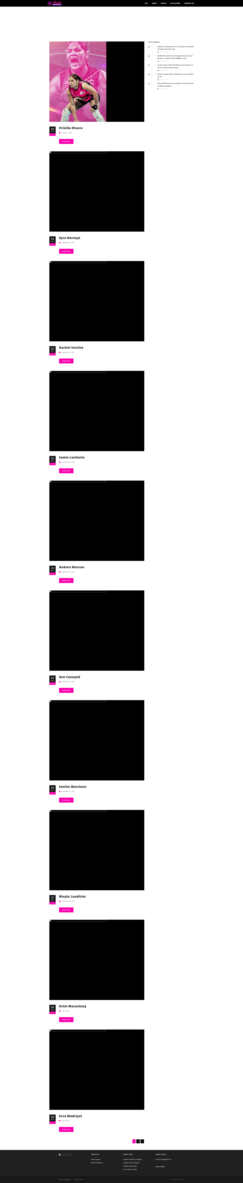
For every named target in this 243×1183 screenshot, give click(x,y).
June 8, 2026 (164, 70)
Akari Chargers (95, 1159)
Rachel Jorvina (71, 347)
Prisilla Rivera (71, 128)
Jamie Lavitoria (72, 457)
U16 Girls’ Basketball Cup (163, 1159)
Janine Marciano (72, 786)
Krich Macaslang (72, 1006)
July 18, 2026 (164, 61)
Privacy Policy (78, 1179)
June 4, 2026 (164, 79)
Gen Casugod (69, 677)
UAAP (154, 3)
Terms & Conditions (65, 1179)
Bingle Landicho (72, 896)
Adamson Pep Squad (130, 1166)
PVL (146, 3)
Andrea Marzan (71, 567)
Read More (66, 141)
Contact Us (189, 3)
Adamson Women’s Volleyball (132, 1159)
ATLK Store (175, 3)
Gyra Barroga (69, 238)
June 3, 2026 (163, 89)
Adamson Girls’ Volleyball (131, 1163)
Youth (163, 3)
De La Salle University (130, 1169)
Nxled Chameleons (97, 1163)
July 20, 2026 (164, 52)
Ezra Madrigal (70, 1116)
